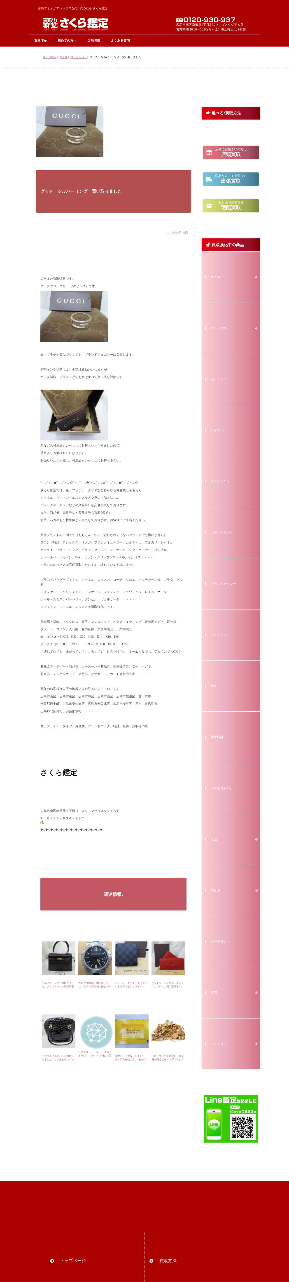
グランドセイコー (223, 584)
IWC (214, 686)
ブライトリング (222, 532)
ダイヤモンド (220, 941)
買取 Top (40, 40)
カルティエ (219, 379)
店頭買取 (231, 152)
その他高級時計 (222, 788)
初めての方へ (67, 40)
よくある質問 (120, 40)
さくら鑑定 (49, 57)
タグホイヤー (220, 481)
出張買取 (231, 179)
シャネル (217, 430)
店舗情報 (93, 40)
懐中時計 (217, 737)
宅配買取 (231, 205)
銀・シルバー (78, 57)
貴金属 (63, 57)
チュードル (219, 635)
